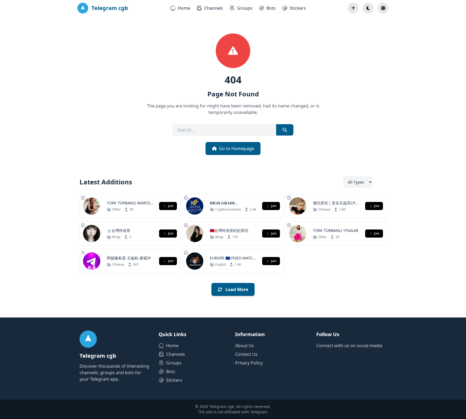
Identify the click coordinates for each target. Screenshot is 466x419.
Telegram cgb (109, 8)
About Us (244, 346)
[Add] (353, 8)
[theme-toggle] (368, 8)
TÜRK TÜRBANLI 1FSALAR (335, 230)
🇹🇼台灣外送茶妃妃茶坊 (229, 230)
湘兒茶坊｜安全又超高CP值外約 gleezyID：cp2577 (336, 205)
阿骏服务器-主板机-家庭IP (129, 258)
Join (170, 206)
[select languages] (383, 8)
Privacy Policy (249, 363)
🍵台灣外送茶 (118, 230)
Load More (236, 289)
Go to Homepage (236, 148)
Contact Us (246, 354)
